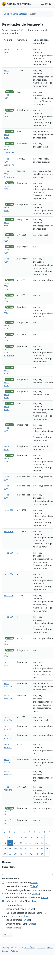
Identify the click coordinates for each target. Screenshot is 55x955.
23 (26, 842)
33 (31, 848)
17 (42, 837)
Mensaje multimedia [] (20, 908)
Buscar (7, 934)
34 (36, 848)
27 (47, 842)
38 (10, 853)
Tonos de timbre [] (18, 919)
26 (42, 842)
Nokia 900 (8, 510)
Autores (14, 951)
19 (4, 842)
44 (42, 853)
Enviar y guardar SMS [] (20, 923)
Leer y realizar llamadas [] (21, 886)
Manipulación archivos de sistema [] (26, 897)
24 (31, 842)
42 (31, 853)
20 (10, 842)
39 (15, 853)
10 (4, 837)
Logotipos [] (14, 905)
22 (20, 842)
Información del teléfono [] (22, 901)
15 (31, 837)
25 (36, 842)
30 (15, 848)
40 (20, 853)
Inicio (6, 14)
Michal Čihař (29, 947)
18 (47, 837)
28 (4, 848)
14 (26, 837)
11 (10, 837)
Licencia (41, 947)
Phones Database (19, 14)
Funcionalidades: (11, 878)
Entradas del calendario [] (21, 882)
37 (4, 853)
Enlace (34, 882)
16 (36, 837)
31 (20, 848)
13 (20, 837)
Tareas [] (13, 927)
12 (15, 837)
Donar (50, 947)
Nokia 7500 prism (6, 286)
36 (47, 848)
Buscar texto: (9, 866)
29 (10, 848)
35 (42, 848)
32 (26, 848)
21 (15, 842)
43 (36, 853)
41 (26, 853)
